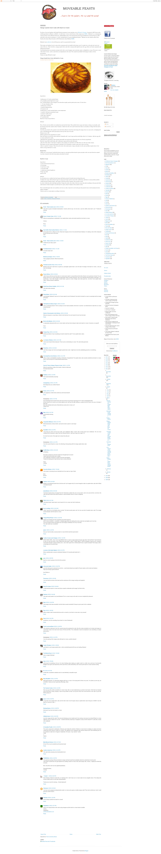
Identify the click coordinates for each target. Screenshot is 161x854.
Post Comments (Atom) (51, 836)
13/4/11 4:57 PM (52, 805)
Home (71, 834)
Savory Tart (107, 243)
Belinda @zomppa (47, 256)
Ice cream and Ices (109, 214)
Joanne (45, 481)
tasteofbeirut (46, 490)
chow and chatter (47, 566)
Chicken (107, 183)
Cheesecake (108, 181)
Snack (106, 250)
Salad (106, 238)
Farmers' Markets (109, 198)
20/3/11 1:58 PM (49, 610)
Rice (106, 234)
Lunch (106, 219)
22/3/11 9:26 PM (52, 776)
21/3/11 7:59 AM (49, 661)
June (108, 392)
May (108, 393)
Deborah (45, 797)
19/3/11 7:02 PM (61, 538)
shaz (44, 661)
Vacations (107, 256)
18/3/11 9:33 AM (64, 313)
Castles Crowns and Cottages (50, 538)
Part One (106, 290)
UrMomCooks (46, 716)
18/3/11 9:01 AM (53, 294)
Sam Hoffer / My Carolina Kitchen (51, 229)
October (108, 379)
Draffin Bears (46, 450)
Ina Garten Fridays (109, 215)
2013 (107, 364)
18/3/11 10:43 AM (52, 348)
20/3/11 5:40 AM (51, 594)
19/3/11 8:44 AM (50, 481)
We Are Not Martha (47, 321)
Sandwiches (108, 239)
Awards (107, 169)
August (108, 386)
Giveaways (107, 209)
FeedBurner (115, 350)
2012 (107, 366)
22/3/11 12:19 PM (56, 750)
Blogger (86, 850)
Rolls (106, 236)
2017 (107, 357)
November (108, 376)
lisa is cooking (46, 508)
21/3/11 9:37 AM (48, 670)
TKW (44, 500)
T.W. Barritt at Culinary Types (50, 303)
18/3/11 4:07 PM (53, 398)
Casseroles (107, 179)
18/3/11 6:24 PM (51, 429)
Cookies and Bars (109, 188)
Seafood (107, 244)
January (108, 472)
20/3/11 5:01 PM (49, 618)
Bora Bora (106, 284)
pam (44, 558)
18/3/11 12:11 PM (61, 356)
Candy (106, 178)
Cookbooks (49, 198)
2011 (107, 368)
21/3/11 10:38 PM (55, 708)
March (108, 397)
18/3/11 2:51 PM (53, 382)
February (109, 468)
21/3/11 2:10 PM (54, 678)
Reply (44, 212)
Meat (106, 222)
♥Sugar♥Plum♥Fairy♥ (48, 517)
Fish (106, 200)
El (43, 670)
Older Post (98, 834)
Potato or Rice (108, 229)
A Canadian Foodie (47, 727)
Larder (106, 217)
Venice (105, 270)
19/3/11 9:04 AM (53, 490)
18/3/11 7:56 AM (56, 256)
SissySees (45, 348)
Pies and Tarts (108, 227)
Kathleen (45, 374)
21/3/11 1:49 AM (55, 645)
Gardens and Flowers (110, 205)
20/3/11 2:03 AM (52, 578)
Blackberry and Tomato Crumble (109, 414)
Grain (106, 210)
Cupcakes (107, 190)
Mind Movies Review (48, 742)
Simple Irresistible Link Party (111, 248)
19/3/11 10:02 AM (54, 508)
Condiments (108, 185)
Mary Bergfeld (46, 678)
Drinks (106, 195)
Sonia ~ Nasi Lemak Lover (49, 206)
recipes (109, 47)
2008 (107, 479)
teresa (44, 390)
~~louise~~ (45, 776)
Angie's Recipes (47, 645)
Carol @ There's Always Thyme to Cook (52, 365)
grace (44, 698)
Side (106, 246)
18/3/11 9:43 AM (56, 321)
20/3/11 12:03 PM (50, 602)
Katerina (45, 594)
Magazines (107, 221)
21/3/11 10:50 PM (57, 727)
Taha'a (105, 286)
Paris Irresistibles (109, 224)
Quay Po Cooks (47, 586)
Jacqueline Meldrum (48, 421)
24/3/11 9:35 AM (51, 788)
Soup (106, 251)
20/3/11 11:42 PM (53, 637)
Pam (44, 610)
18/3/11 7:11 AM (57, 216)
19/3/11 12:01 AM (54, 450)
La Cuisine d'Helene (48, 340)
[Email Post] (56, 197)
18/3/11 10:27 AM (57, 340)
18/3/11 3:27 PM (50, 390)
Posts (107, 124)
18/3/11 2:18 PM (51, 374)
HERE (85, 34)
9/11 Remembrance (109, 162)
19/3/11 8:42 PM (60, 550)
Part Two (106, 291)
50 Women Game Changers (111, 161)
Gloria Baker (46, 294)
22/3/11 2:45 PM (53, 758)
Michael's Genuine (82, 32)
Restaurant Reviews (56, 198)
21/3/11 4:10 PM (56, 688)
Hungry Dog (46, 332)
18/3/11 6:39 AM (59, 206)
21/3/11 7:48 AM (55, 653)
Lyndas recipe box (47, 750)
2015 (107, 360)
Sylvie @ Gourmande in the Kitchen (51, 313)
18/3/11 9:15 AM (61, 303)
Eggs (106, 197)
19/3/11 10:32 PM (56, 566)
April (108, 395)
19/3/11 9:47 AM (49, 500)
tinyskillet (45, 429)
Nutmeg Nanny (47, 708)
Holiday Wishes (108, 212)
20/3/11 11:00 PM (58, 626)
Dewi (44, 618)
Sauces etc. (108, 241)
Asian (106, 167)
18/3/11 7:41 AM (55, 248)
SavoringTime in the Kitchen (50, 356)
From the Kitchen (47, 469)
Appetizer (107, 164)
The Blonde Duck (47, 248)
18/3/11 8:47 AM (60, 286)
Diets (106, 193)
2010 (107, 475)
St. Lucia (106, 267)
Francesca (45, 578)
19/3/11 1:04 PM (50, 530)
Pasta (106, 226)
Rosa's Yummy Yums (48, 216)
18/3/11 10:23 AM (53, 332)
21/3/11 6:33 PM (50, 698)
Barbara (113, 85)
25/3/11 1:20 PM (51, 797)
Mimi (44, 412)
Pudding (107, 231)
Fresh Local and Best (48, 626)
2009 (107, 477)
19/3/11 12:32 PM (58, 517)
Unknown (45, 788)
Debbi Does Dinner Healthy (49, 286)
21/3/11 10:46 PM (54, 716)
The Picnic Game (109, 255)
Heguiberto (46, 805)
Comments (108, 126)
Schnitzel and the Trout (48, 264)
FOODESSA (46, 758)
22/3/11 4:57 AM (57, 742)
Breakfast (107, 174)
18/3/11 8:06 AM (58, 264)
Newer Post (43, 834)
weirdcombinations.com (48, 811)
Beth (44, 602)
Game (106, 203)
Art (106, 166)
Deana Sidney (46, 274)
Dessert (107, 191)
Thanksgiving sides (109, 253)
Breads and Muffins (109, 173)
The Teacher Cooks (48, 688)
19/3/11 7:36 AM (55, 469)
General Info (108, 207)
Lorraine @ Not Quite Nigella (50, 550)
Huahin (105, 281)
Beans (106, 171)
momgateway (46, 382)
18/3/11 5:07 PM (49, 412)
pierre (44, 530)
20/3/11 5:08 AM (54, 586)
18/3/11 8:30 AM (54, 274)
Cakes (45, 198)
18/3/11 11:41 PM (53, 442)
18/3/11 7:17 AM (63, 229)
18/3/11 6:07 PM (57, 421)
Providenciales (107, 276)
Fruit (106, 202)
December (108, 371)
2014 (107, 363)
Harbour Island (107, 273)
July (108, 390)
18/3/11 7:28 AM (59, 240)
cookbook (49, 42)
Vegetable (107, 258)
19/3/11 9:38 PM (49, 558)
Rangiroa (106, 280)
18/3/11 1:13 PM (66, 365)
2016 (107, 359)
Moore (105, 283)
